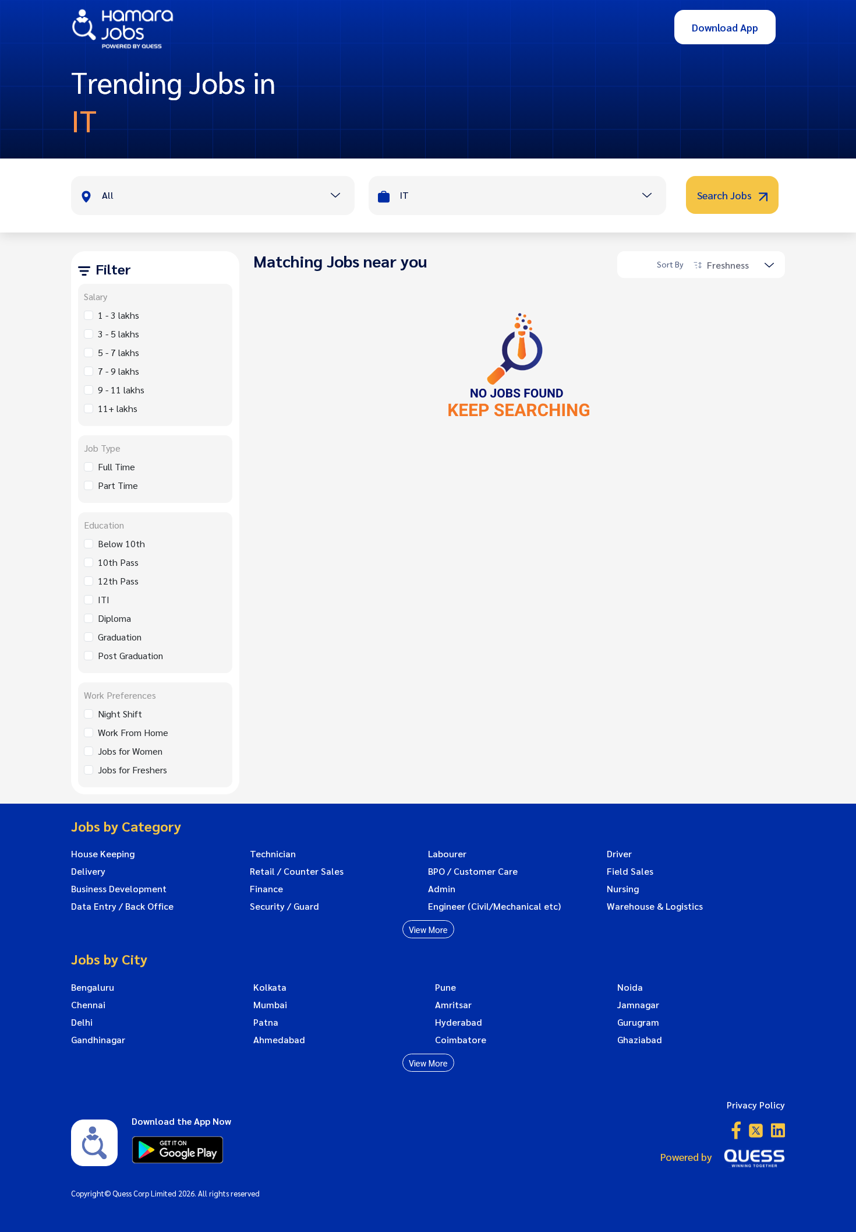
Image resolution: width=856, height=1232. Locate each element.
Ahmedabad (279, 1040)
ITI (103, 599)
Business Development (119, 889)
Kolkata (269, 987)
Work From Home (133, 732)
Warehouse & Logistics (655, 906)
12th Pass (118, 581)
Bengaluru (92, 987)
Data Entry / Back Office (122, 906)
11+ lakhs (117, 408)
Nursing (623, 889)
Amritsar (453, 1005)
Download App (725, 27)
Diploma (114, 618)
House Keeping (103, 854)
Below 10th (121, 543)
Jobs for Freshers (132, 769)
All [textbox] (108, 195)
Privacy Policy (756, 1105)
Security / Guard (284, 906)
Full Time (116, 466)
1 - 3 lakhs (118, 315)
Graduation (120, 637)
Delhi (82, 1022)
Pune (445, 987)
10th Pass (118, 562)
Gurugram (638, 1022)
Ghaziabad (639, 1040)
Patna (265, 1022)
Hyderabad (458, 1022)
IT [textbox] (404, 195)
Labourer (447, 854)
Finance (266, 889)
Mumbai (270, 1005)
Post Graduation (130, 655)
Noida (630, 987)
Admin (441, 889)
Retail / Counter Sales (297, 871)
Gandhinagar (98, 1040)
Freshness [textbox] (728, 265)
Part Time (118, 485)
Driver (619, 854)
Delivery (88, 871)
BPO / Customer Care (473, 871)
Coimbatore (460, 1040)
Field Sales (630, 871)
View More (428, 929)
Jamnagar (638, 1005)
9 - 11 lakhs (121, 389)
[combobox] (228, 196)
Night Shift (120, 713)
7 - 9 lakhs (118, 371)
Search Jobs (725, 195)
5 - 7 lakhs (118, 352)
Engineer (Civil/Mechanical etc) (494, 906)
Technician (273, 854)
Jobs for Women (130, 751)
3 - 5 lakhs (118, 334)
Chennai (88, 1005)
